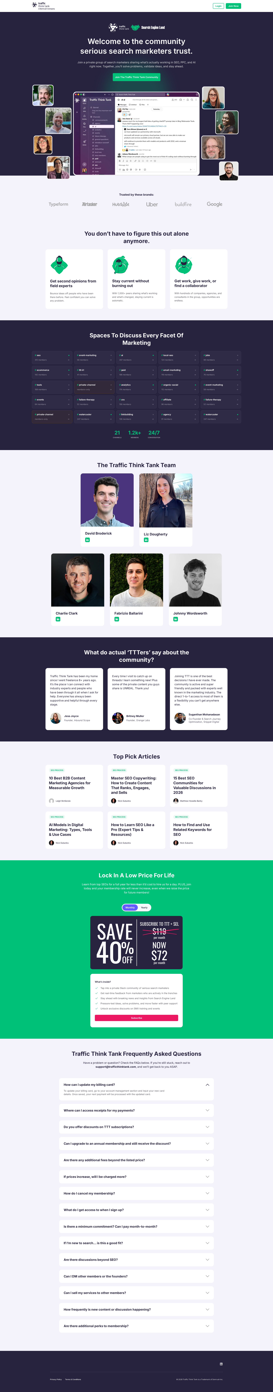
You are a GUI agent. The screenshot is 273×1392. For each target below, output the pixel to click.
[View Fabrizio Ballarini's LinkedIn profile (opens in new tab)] (116, 619)
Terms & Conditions (73, 1379)
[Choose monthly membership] (136, 942)
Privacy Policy (56, 1379)
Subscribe (136, 1018)
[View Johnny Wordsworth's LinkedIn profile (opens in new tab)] (175, 619)
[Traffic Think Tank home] (45, 6)
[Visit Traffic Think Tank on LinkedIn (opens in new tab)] (221, 1364)
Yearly (144, 907)
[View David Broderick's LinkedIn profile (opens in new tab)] (87, 540)
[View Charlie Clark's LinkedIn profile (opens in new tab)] (58, 619)
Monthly (130, 907)
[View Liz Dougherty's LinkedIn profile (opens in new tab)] (146, 540)
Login (218, 6)
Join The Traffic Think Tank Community (136, 77)
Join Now (233, 6)
